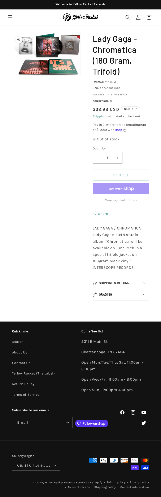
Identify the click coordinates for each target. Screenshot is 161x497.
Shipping (99, 116)
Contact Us (21, 363)
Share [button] (103, 214)
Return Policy (23, 384)
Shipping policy (105, 487)
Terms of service (79, 487)
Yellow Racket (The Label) (33, 373)
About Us (19, 352)
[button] (10, 17)
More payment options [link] (121, 200)
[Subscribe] (67, 422)
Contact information (134, 487)
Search (18, 342)
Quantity (99, 148)
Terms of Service (26, 395)
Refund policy (116, 482)
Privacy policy (139, 482)
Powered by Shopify (89, 482)
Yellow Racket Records (60, 482)
